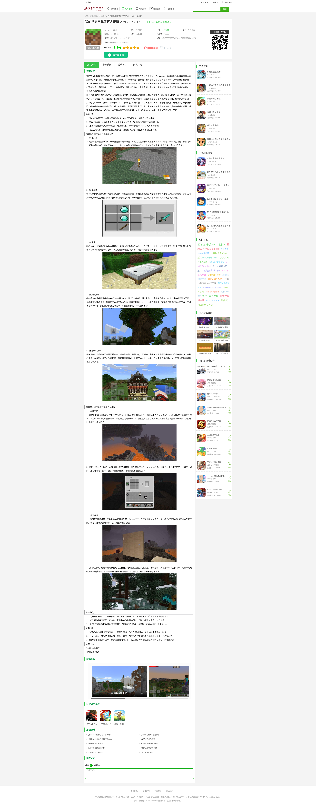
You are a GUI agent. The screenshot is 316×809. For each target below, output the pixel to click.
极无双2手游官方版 (214, 489)
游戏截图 (107, 64)
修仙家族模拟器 (214, 72)
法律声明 (146, 791)
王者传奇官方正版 (214, 462)
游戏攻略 (122, 64)
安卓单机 (93, 16)
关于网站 (134, 791)
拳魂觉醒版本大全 (205, 327)
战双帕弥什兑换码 (148, 739)
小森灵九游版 (212, 448)
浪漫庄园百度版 (210, 296)
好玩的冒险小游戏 (223, 327)
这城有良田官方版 (119, 724)
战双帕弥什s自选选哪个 (150, 735)
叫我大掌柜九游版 (216, 279)
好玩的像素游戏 (205, 353)
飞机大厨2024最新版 (216, 262)
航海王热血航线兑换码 (96, 748)
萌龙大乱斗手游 (214, 275)
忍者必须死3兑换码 (95, 752)
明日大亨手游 (213, 125)
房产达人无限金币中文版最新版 (218, 172)
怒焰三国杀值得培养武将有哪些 (100, 735)
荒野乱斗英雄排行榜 (149, 748)
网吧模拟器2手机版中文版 (218, 185)
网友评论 (137, 64)
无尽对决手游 (212, 394)
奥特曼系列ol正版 (106, 724)
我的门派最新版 (214, 112)
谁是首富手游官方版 (216, 158)
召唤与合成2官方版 (210, 270)
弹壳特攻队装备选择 (95, 744)
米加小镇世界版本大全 (224, 340)
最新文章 (216, 2)
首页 (86, 16)
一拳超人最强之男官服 (216, 476)
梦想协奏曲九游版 (214, 380)
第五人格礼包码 (147, 752)
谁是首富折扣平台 (212, 292)
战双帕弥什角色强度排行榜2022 (100, 739)
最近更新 (228, 2)
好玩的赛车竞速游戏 (206, 340)
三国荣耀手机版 (213, 435)
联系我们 (169, 791)
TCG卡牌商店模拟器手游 (218, 212)
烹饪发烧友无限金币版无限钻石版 (218, 226)
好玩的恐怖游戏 (222, 353)
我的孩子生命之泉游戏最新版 (218, 139)
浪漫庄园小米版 (214, 99)
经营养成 (102, 16)
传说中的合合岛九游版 (212, 287)
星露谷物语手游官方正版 (217, 199)
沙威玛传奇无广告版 (209, 258)
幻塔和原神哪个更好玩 (150, 744)
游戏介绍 (91, 64)
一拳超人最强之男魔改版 (216, 407)
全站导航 (87, 2)
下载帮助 (158, 791)
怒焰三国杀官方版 (214, 421)
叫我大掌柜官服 (212, 300)
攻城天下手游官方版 (92, 724)
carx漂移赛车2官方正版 (216, 366)
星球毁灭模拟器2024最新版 (211, 244)
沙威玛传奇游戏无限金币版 (218, 85)
